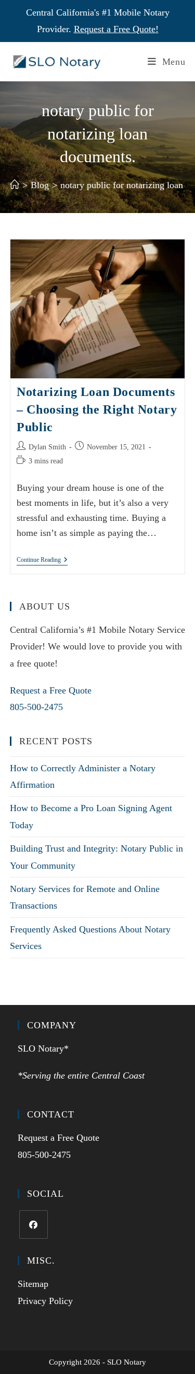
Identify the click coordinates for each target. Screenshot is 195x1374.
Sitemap (33, 1284)
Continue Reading (42, 559)
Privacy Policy (45, 1301)
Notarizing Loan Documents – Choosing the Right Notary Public (97, 409)
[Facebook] (33, 1224)
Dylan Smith (47, 447)
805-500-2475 (36, 707)
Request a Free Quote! (116, 29)
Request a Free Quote (51, 690)
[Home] (14, 185)
